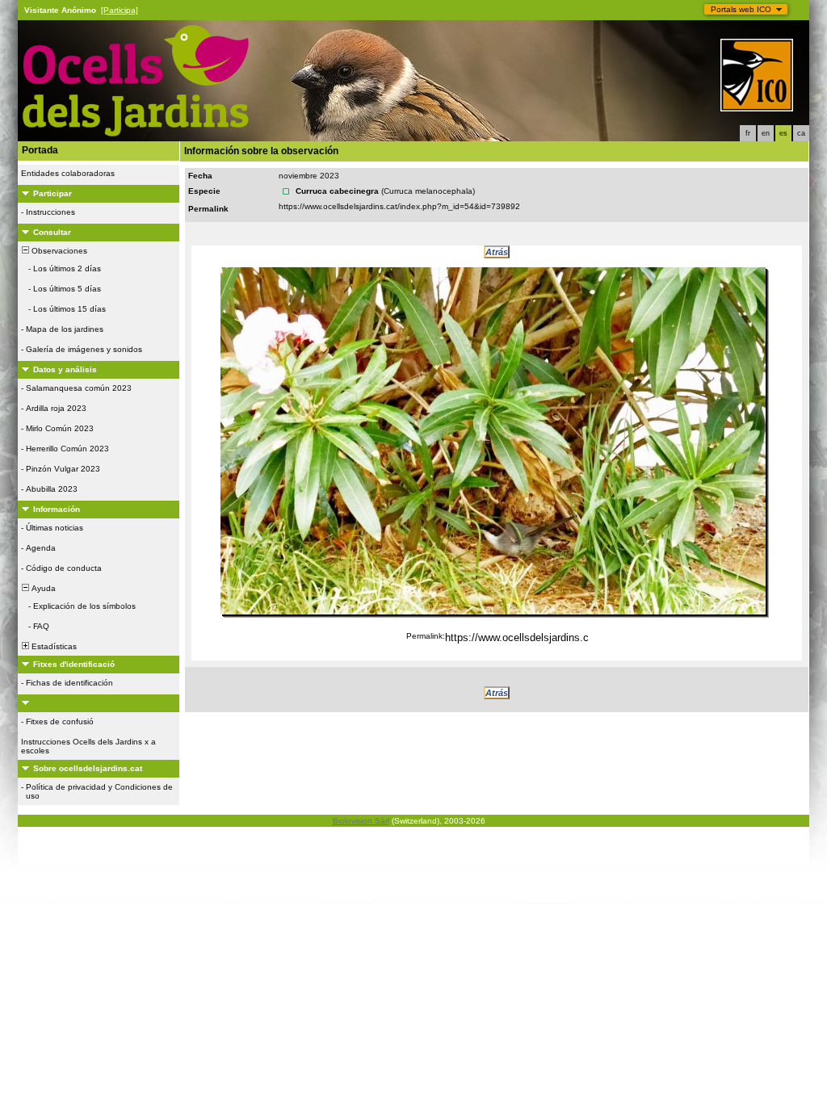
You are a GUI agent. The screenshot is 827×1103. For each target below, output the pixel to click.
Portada (40, 150)
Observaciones (58, 250)
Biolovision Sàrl (361, 820)
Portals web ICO (741, 9)
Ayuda (42, 588)
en (766, 133)
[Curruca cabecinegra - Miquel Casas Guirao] (493, 440)
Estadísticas (53, 646)
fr (747, 133)
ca (801, 133)
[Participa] (119, 10)
